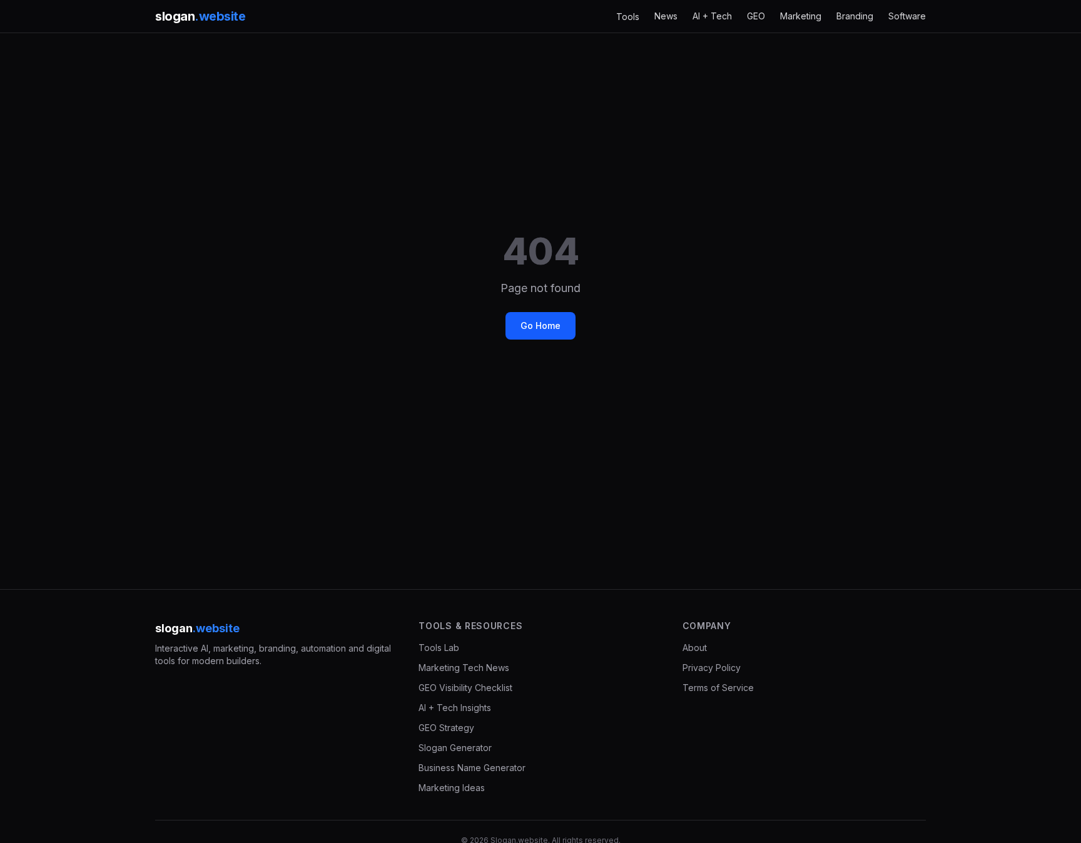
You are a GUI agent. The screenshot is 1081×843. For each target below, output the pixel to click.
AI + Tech (712, 16)
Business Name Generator (472, 767)
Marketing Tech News (464, 667)
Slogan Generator (455, 747)
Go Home (540, 325)
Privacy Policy (712, 667)
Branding (854, 16)
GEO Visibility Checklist (465, 687)
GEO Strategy (446, 727)
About (695, 647)
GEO (756, 16)
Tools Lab (439, 647)
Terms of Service (718, 687)
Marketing (800, 16)
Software (907, 16)
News (666, 16)
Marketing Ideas (452, 787)
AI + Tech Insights (455, 707)
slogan (200, 16)
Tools (627, 16)
